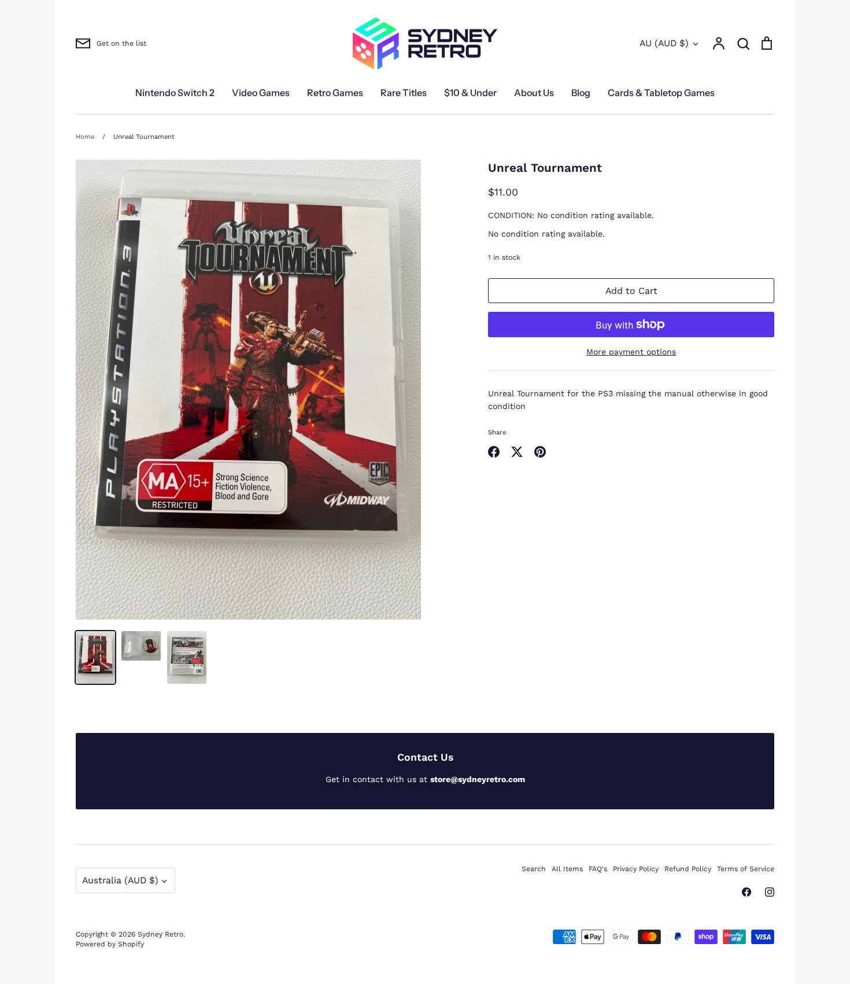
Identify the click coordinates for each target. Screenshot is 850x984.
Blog (580, 92)
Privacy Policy (636, 869)
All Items (567, 869)
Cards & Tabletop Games (661, 92)
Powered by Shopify (110, 944)
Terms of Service (745, 869)
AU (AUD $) (664, 43)
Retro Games (335, 92)
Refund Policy (687, 869)
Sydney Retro (160, 934)
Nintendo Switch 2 (175, 92)
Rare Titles (403, 92)
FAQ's (598, 869)
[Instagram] (769, 892)
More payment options (631, 351)
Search (534, 869)
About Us (534, 92)
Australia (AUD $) (120, 880)
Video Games (261, 92)
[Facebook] (746, 892)
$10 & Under (470, 92)
